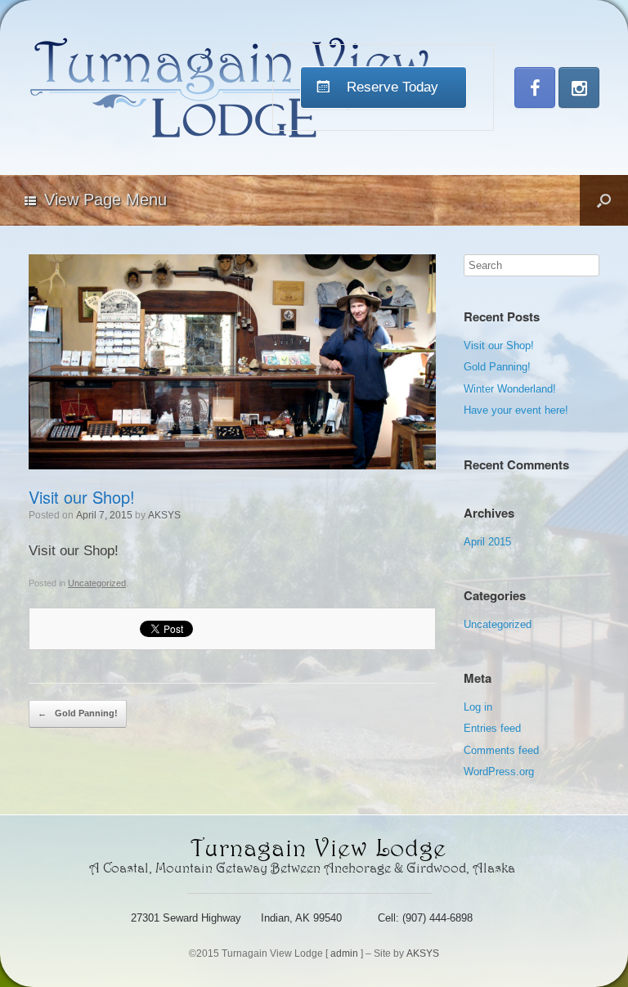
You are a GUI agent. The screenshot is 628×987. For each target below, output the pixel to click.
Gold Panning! (78, 713)
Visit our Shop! (499, 345)
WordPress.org (499, 771)
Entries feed (492, 728)
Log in (478, 707)
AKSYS (164, 515)
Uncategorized (97, 583)
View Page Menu (105, 200)
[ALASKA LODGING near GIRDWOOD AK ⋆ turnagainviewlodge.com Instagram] (578, 87)
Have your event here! (516, 410)
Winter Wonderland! (510, 389)
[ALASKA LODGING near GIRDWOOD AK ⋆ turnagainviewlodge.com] (231, 87)
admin (344, 953)
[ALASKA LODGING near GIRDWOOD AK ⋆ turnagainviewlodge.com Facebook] (534, 87)
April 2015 (487, 542)
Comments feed (501, 750)
